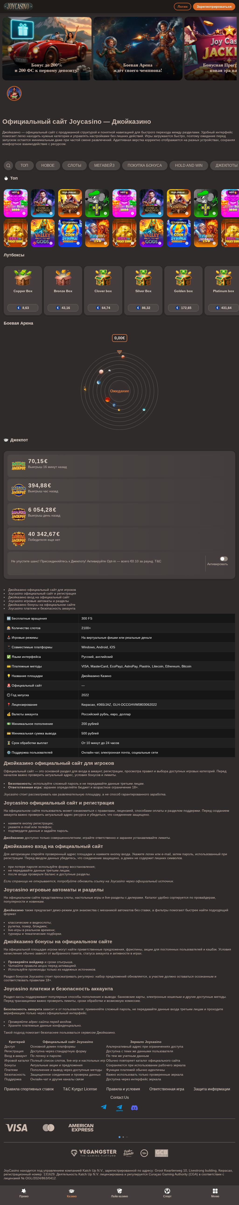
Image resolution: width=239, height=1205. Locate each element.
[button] (119, 165)
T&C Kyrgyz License (80, 1089)
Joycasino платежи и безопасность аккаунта (41, 608)
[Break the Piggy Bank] (16, 233)
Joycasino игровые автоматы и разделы (38, 601)
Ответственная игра (166, 1089)
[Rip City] (97, 203)
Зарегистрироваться (214, 6)
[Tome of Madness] (43, 203)
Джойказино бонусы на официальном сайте (41, 604)
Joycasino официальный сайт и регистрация (42, 593)
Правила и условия (123, 1089)
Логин (182, 6)
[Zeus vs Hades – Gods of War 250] (97, 233)
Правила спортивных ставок (29, 1089)
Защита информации (211, 1089)
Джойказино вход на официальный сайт (38, 597)
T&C (158, 561)
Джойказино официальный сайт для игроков (42, 590)
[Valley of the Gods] (43, 233)
